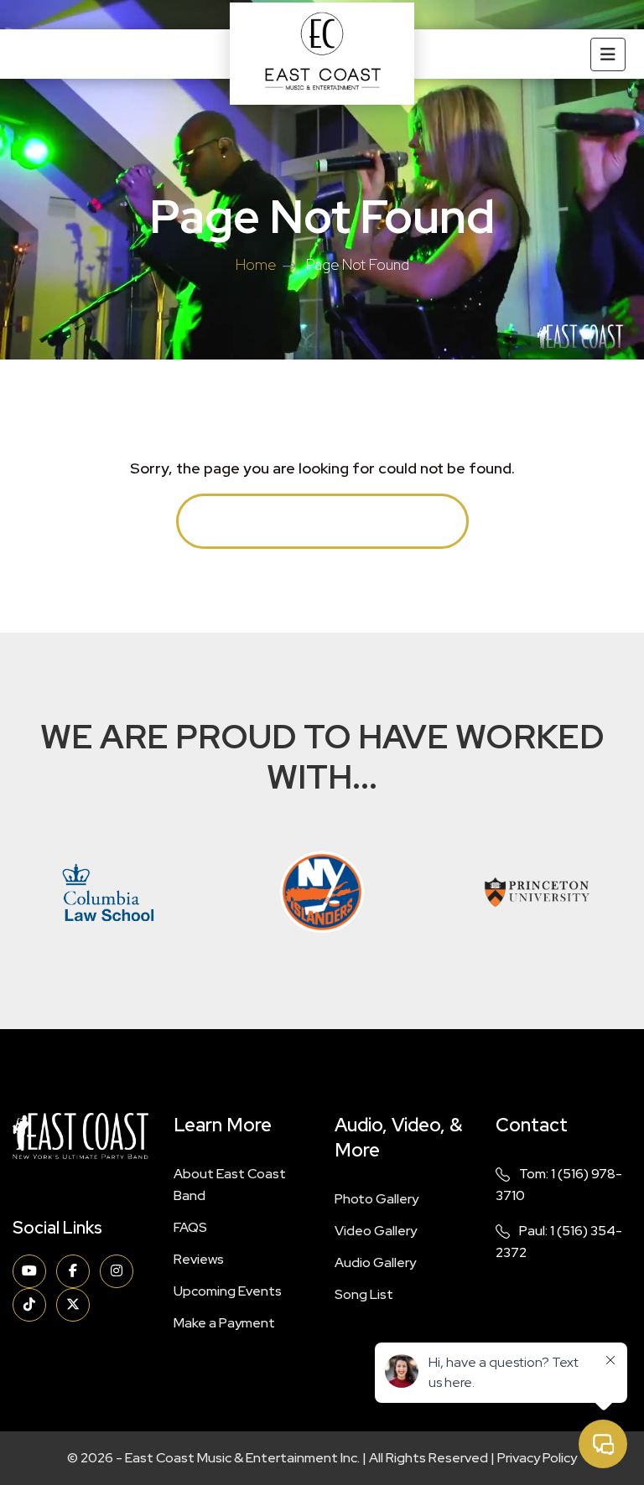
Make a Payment (224, 1323)
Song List (364, 1294)
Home (256, 264)
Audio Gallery (375, 1262)
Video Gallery (376, 1230)
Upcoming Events (228, 1291)
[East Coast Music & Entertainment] (322, 54)
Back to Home (322, 521)
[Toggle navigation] (608, 54)
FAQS (190, 1227)
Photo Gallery (376, 1199)
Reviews (199, 1259)
